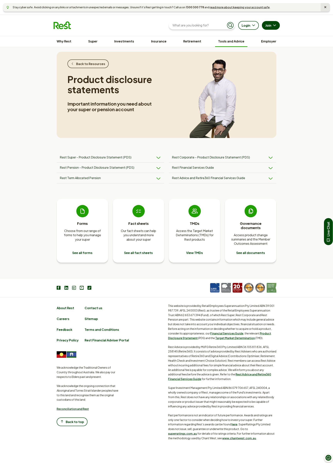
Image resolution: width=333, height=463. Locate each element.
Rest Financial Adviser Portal (107, 340)
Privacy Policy (68, 340)
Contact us (93, 308)
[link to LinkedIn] (66, 288)
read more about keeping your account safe (240, 7)
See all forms (82, 253)
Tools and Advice (231, 41)
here (234, 424)
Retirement (192, 41)
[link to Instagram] (74, 288)
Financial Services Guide (226, 333)
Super (93, 41)
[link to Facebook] (59, 288)
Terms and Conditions (102, 330)
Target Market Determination (235, 338)
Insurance (158, 41)
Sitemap (91, 319)
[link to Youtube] (82, 288)
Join (268, 25)
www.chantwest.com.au (239, 438)
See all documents (250, 253)
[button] (328, 231)
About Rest (65, 308)
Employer (268, 41)
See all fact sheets (138, 253)
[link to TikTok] (89, 288)
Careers (63, 319)
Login (246, 25)
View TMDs (194, 253)
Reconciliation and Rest (73, 409)
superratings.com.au (182, 433)
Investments (124, 41)
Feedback (64, 330)
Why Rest (64, 41)
